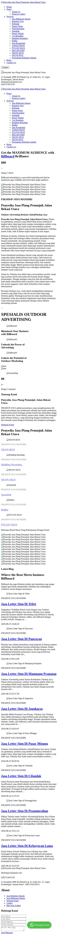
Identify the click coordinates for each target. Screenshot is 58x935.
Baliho (15, 41)
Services (10, 16)
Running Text (18, 21)
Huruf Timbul (18, 33)
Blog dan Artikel (13, 905)
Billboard (7, 156)
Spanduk (15, 31)
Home (9, 7)
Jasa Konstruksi (18, 43)
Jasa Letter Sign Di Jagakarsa (22, 708)
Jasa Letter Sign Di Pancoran (21, 639)
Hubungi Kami (7, 425)
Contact (5, 67)
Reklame (15, 24)
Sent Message (7, 932)
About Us (16, 12)
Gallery (9, 903)
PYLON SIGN (18, 48)
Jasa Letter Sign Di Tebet (18, 604)
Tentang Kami (12, 901)
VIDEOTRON (18, 45)
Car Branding (17, 36)
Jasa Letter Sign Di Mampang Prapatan (28, 674)
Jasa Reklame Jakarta (15, 896)
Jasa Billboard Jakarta (21, 19)
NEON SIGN (18, 53)
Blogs (8, 60)
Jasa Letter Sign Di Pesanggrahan (24, 811)
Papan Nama (17, 26)
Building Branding (20, 38)
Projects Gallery (18, 14)
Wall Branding (18, 29)
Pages (8, 9)
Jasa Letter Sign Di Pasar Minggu (24, 743)
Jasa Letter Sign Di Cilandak (21, 776)
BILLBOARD (18, 50)
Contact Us (11, 62)
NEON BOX (17, 55)
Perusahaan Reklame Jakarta (24, 58)
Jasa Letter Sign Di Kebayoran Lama (27, 846)
